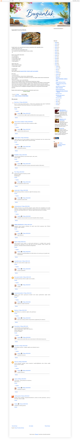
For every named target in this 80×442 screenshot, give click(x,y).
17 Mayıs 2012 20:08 (26, 216)
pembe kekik (16, 190)
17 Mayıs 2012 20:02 (26, 337)
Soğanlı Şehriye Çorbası (60, 82)
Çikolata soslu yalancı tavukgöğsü (60, 96)
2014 (56, 61)
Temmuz (58, 72)
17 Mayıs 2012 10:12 (28, 224)
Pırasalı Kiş (62, 128)
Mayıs (57, 75)
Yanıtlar (17, 111)
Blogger (36, 434)
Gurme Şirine (17, 326)
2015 (56, 60)
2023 (56, 47)
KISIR (57, 80)
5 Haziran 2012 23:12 (25, 395)
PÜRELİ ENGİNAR (59, 87)
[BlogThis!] (23, 94)
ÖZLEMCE (16, 154)
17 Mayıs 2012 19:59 (26, 163)
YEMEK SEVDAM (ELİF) (19, 224)
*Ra (15, 171)
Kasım (57, 67)
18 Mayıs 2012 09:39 (26, 370)
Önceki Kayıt (47, 425)
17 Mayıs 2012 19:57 (26, 113)
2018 (56, 55)
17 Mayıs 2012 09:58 (24, 190)
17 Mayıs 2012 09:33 (20, 171)
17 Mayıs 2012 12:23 (27, 293)
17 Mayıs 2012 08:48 (23, 102)
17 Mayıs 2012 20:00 (26, 197)
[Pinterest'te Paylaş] (26, 94)
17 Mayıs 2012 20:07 (26, 284)
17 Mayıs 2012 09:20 (24, 137)
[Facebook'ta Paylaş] (25, 94)
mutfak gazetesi (17, 395)
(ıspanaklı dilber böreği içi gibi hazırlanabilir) (29, 71)
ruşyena (16, 378)
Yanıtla (15, 108)
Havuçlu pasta (59, 97)
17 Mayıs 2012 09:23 (23, 154)
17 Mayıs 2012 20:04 (26, 251)
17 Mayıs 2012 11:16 (21, 241)
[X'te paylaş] (24, 94)
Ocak (57, 104)
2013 (56, 63)
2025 (56, 44)
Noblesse (16, 310)
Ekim (57, 69)
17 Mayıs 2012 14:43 (24, 326)
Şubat (57, 103)
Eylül (57, 71)
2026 (56, 42)
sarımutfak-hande (17, 261)
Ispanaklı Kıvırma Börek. (60, 86)
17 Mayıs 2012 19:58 (26, 146)
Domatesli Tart (59, 93)
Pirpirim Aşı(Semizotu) (60, 89)
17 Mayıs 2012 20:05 (26, 268)
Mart (57, 101)
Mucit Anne (16, 102)
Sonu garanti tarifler (18, 277)
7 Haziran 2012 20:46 (23, 403)
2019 (56, 53)
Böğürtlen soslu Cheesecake (63, 120)
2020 (56, 52)
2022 (56, 48)
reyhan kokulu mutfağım (19, 121)
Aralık (57, 66)
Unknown (16, 361)
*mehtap (19, 113)
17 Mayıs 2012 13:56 (23, 310)
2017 (56, 56)
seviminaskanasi (17, 206)
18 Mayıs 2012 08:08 (23, 361)
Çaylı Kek (58, 77)
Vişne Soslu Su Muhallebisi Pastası (63, 110)
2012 (56, 64)
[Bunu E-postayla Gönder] (21, 94)
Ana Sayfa (31, 425)
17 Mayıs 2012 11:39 (27, 277)
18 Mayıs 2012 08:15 (22, 378)
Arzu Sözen (16, 345)
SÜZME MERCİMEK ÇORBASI (61, 78)
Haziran (57, 74)
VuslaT (15, 241)
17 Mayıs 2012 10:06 (25, 206)
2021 (56, 50)
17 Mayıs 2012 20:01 (26, 233)
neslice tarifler (17, 137)
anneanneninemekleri (18, 293)
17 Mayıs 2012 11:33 (26, 261)
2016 (56, 58)
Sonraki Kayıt (14, 425)
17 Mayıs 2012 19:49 (23, 345)
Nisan (57, 99)
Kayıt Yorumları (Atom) (19, 427)
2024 (56, 45)
